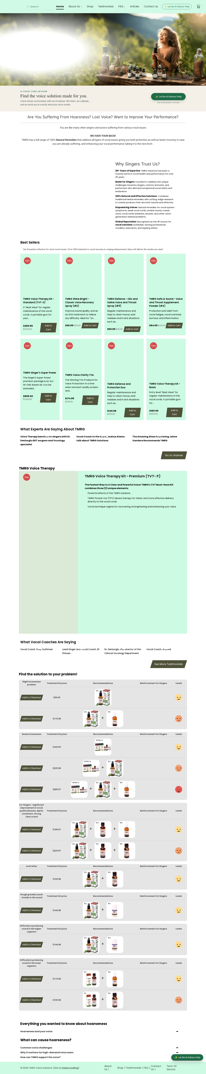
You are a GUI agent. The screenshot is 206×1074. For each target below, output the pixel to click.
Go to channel (174, 455)
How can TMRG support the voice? (40, 1057)
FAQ (121, 6)
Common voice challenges (36, 1047)
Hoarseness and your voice (36, 1031)
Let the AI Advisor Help (176, 6)
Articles (134, 6)
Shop (90, 6)
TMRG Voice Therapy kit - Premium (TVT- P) (122, 476)
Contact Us (156, 1067)
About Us (75, 6)
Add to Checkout (31, 697)
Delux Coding (70, 1068)
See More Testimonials (168, 664)
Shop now (98, 70)
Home (60, 6)
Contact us (151, 6)
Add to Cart (48, 327)
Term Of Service (172, 1067)
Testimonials (106, 6)
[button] (91, 532)
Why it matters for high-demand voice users (46, 1052)
